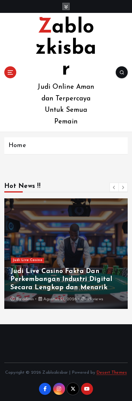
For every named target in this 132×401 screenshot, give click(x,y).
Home (17, 145)
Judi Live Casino (28, 260)
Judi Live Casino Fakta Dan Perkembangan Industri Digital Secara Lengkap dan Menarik (61, 279)
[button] (114, 187)
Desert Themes (111, 372)
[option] (66, 253)
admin (28, 299)
